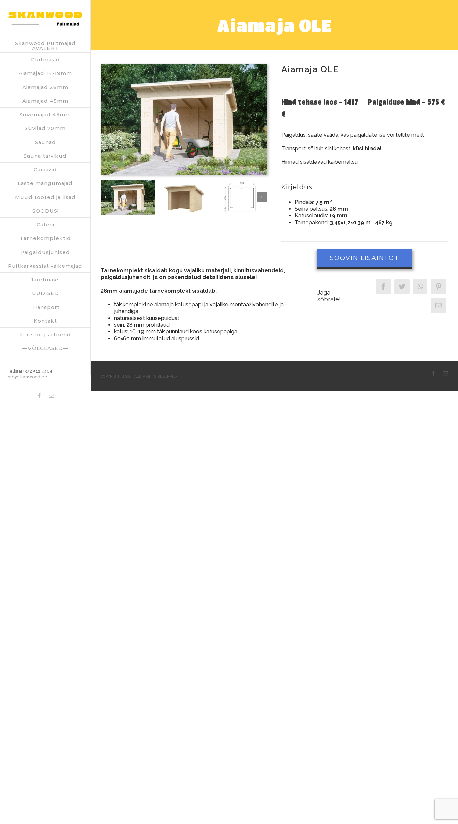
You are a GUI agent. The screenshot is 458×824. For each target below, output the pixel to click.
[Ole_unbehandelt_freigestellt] (184, 197)
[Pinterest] (438, 286)
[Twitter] (402, 286)
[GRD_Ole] (240, 197)
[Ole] (184, 66)
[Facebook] (383, 286)
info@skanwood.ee (27, 376)
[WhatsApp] (420, 286)
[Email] (438, 305)
